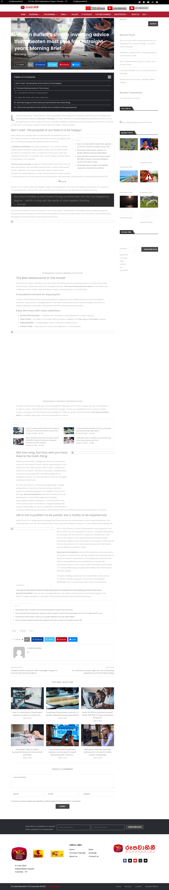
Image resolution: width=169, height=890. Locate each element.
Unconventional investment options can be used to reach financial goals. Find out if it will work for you (58, 613)
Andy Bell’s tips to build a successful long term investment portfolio (93, 439)
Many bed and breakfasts (68, 552)
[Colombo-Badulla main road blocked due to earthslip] (149, 176)
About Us (135, 14)
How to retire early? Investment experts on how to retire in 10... (27, 713)
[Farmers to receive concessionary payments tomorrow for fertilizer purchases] (149, 202)
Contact (138, 886)
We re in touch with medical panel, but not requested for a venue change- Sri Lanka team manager (138, 43)
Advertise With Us (151, 886)
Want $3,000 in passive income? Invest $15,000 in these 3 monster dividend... (97, 715)
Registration (120, 14)
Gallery (75, 14)
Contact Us (94, 856)
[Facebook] (139, 2)
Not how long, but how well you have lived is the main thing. (44, 102)
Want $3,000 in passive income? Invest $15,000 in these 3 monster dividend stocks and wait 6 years (93, 159)
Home (23, 14)
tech (31, 631)
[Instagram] (152, 2)
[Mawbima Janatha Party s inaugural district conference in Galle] (149, 144)
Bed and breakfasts (32, 494)
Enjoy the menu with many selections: (33, 97)
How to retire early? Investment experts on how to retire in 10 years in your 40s (42, 429)
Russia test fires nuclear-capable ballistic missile (127, 212)
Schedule (93, 853)
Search (123, 19)
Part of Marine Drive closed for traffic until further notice (128, 187)
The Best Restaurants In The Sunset (32, 88)
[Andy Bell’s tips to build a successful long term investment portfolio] (69, 440)
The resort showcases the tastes (78, 286)
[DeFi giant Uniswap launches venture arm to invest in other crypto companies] (97, 735)
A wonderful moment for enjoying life (33, 93)
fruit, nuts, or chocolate (88, 319)
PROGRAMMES (49, 14)
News (63, 14)
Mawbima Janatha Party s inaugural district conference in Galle (148, 156)
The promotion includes (21, 164)
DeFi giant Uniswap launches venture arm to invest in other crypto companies (98, 752)
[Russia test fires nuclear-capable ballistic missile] (129, 202)
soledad (23, 631)
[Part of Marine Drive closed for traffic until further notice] (129, 176)
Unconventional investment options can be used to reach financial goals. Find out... (62, 752)
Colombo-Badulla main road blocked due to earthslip (148, 187)
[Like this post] (31, 64)
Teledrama (33, 14)
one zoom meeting (45, 118)
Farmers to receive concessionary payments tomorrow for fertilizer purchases (149, 215)
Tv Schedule (87, 14)
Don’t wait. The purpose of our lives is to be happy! (39, 83)
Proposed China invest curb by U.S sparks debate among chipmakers (93, 429)
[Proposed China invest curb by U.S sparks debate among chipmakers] (69, 430)
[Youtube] (148, 2)
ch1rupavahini (22, 58)
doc (144, 14)
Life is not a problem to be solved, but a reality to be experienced (46, 107)
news (14, 631)
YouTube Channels (103, 14)
